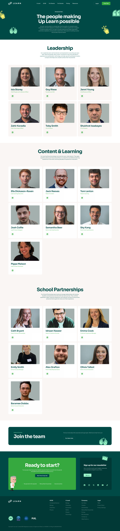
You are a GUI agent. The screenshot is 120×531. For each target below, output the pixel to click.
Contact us (84, 516)
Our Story (84, 503)
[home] (14, 3)
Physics (52, 510)
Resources (75, 3)
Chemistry (52, 507)
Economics (68, 507)
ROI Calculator (85, 514)
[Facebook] (84, 485)
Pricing (83, 512)
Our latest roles (69, 438)
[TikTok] (107, 485)
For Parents (52, 3)
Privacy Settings (101, 507)
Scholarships (85, 507)
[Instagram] (89, 485)
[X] (93, 485)
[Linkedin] (98, 485)
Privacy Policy (100, 505)
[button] (38, 3)
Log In (97, 3)
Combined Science (54, 503)
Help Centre (85, 519)
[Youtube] (103, 485)
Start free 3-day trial (42, 475)
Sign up (87, 475)
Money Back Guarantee (87, 510)
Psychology (68, 514)
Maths (67, 510)
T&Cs (98, 503)
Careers (83, 505)
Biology (51, 505)
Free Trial (106, 3)
